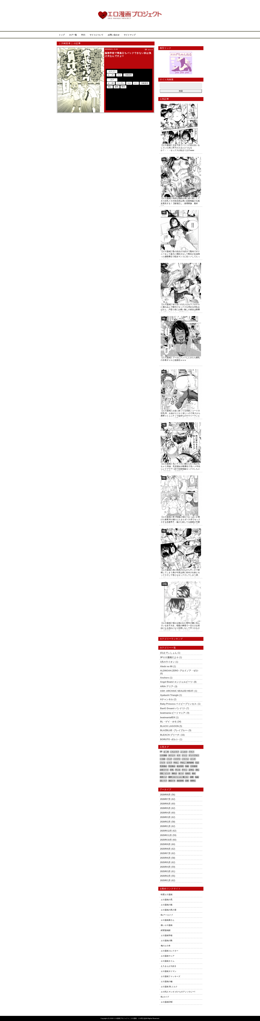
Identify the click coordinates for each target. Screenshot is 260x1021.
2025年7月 (165, 853)
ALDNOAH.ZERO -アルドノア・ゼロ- (179, 670)
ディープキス (194, 755)
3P (161, 752)
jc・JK (111, 75)
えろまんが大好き (168, 966)
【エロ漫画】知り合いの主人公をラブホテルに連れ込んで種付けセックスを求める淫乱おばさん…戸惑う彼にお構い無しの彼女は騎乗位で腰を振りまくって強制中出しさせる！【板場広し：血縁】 (180, 309)
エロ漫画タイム (167, 961)
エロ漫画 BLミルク (169, 986)
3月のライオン (167, 662)
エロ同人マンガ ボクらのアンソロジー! (178, 992)
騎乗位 (192, 781)
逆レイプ (163, 781)
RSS (83, 35)
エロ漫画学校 (166, 935)
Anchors (164, 677)
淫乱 (197, 770)
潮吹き (174, 773)
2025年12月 (166, 830)
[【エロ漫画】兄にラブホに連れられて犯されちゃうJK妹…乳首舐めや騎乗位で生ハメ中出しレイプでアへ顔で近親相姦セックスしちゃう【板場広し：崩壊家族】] (181, 423)
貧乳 (116, 87)
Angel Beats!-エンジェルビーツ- (176, 682)
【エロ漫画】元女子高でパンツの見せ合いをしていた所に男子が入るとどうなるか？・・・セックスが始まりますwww (180, 147)
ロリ (136, 83)
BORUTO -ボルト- (169, 739)
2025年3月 (165, 871)
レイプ (169, 762)
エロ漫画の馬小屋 (168, 910)
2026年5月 (165, 808)
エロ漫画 (163, 755)
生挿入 (187, 773)
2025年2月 (165, 876)
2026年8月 (165, 794)
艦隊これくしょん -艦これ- (178, 777)
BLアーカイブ (167, 915)
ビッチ (192, 759)
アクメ (191, 752)
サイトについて (96, 35)
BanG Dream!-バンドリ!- (173, 708)
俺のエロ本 (165, 946)
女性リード (164, 770)
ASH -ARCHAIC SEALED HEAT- (177, 691)
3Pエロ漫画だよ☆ (169, 657)
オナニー (172, 755)
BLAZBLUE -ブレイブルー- (174, 730)
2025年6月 (165, 858)
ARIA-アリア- (167, 686)
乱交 (197, 762)
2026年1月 (165, 826)
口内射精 (193, 766)
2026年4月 (165, 812)
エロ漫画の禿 (166, 899)
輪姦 (197, 777)
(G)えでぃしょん (168, 653)
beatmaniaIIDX (167, 717)
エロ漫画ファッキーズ (170, 976)
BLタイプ (165, 997)
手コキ (177, 770)
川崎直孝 (128, 75)
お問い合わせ (113, 35)
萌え (110, 87)
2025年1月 (165, 880)
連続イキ (172, 781)
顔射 (187, 781)
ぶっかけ (184, 752)
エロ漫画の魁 (166, 905)
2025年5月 (165, 862)
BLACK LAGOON (169, 726)
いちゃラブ (174, 752)
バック (169, 759)
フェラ (162, 762)
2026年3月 (165, 817)
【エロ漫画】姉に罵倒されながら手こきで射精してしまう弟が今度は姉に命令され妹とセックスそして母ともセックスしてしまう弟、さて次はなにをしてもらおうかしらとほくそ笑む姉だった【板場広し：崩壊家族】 (180, 575)
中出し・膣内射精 (187, 762)
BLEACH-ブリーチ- (170, 735)
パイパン (185, 759)
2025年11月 (166, 835)
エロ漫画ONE (167, 1002)
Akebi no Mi (166, 666)
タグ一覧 (73, 35)
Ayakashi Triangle (169, 695)
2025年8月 (165, 848)
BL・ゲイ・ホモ (168, 721)
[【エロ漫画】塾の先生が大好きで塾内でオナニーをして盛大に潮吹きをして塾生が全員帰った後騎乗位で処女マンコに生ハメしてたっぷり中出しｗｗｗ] (181, 211)
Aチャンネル (166, 699)
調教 (191, 777)
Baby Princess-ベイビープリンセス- (178, 704)
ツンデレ (120, 83)
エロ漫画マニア (167, 956)
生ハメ (181, 773)
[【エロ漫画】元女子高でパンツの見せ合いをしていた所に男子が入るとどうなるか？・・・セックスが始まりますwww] (181, 105)
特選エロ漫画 (166, 894)
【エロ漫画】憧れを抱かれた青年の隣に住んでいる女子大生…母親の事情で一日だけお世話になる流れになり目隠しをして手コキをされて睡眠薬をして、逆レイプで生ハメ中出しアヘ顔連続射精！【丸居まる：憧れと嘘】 (180, 628)
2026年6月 (165, 803)
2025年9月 (165, 844)
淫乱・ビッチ (165, 773)
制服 (187, 766)
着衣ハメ (163, 777)
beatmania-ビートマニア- (173, 713)
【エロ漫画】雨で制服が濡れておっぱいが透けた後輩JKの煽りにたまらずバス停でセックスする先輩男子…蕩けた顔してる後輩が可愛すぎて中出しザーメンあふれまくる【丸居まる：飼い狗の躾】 (180, 522)
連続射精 (180, 781)
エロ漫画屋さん (167, 920)
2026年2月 (165, 821)
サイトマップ (130, 35)
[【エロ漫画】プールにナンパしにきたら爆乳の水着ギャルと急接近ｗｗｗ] (181, 317)
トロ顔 (162, 759)
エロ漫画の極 (166, 981)
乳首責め (172, 766)
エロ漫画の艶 (166, 940)
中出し (176, 762)
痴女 (193, 773)
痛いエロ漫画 (166, 925)
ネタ (119, 75)
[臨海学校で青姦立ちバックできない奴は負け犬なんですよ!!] (80, 80)
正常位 (191, 770)
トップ (62, 35)
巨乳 (171, 770)
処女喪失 (180, 766)
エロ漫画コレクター (169, 951)
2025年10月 (166, 839)
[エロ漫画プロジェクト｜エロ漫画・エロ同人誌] (130, 12)
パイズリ (177, 759)
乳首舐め (163, 766)
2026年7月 (165, 799)
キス (178, 755)
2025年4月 (165, 867)
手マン (184, 770)
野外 (123, 87)
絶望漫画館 (165, 930)
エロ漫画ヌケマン (168, 971)
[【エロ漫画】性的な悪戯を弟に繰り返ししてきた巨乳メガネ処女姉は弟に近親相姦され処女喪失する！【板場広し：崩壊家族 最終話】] (181, 158)
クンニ (184, 755)
